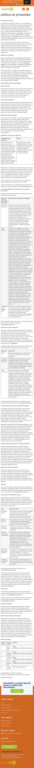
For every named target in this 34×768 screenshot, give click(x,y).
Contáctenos (9, 746)
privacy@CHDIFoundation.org (8, 570)
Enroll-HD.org (4, 28)
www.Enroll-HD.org (5, 673)
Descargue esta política (7, 677)
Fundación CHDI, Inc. (19, 34)
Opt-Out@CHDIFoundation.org (21, 492)
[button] (23, 9)
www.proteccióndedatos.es (7, 586)
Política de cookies (22, 112)
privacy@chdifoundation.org (26, 186)
